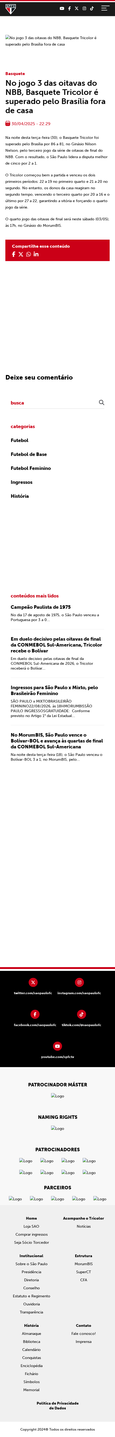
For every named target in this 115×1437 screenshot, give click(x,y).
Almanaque (31, 1333)
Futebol (19, 440)
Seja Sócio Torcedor (31, 1242)
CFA (83, 1280)
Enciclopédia (32, 1366)
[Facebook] (69, 8)
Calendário (31, 1349)
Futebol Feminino (31, 468)
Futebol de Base (29, 454)
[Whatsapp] (28, 254)
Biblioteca (31, 1341)
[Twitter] (77, 8)
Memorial (31, 1390)
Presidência (31, 1272)
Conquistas (31, 1358)
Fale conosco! (83, 1333)
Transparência (31, 1312)
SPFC (10, 9)
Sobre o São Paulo (32, 1264)
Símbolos (32, 1382)
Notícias (84, 1226)
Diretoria (31, 1280)
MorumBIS (84, 1264)
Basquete (15, 73)
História (20, 496)
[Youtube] (62, 8)
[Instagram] (84, 8)
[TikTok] (92, 8)
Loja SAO (31, 1226)
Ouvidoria (31, 1304)
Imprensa (83, 1341)
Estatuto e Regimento (31, 1296)
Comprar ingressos (32, 1234)
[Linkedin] (36, 254)
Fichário (31, 1374)
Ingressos (21, 482)
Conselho (31, 1288)
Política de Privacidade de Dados (58, 1405)
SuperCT (83, 1272)
